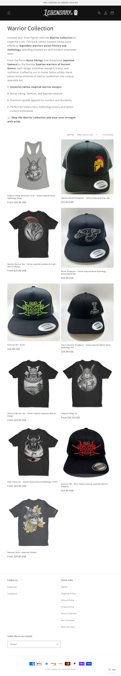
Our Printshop (68, 620)
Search (64, 587)
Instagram (12, 593)
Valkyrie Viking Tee (69, 413)
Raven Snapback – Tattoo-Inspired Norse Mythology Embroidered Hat (83, 272)
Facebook (12, 587)
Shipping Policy (68, 593)
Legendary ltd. (56, 669)
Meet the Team (68, 627)
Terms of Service (69, 613)
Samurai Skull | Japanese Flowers (21, 552)
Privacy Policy (67, 606)
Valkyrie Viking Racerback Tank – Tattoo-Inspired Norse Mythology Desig (31, 197)
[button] (9, 13)
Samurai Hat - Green (16, 345)
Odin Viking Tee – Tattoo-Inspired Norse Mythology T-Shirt (32, 482)
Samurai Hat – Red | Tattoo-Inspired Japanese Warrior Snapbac (84, 485)
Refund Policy (67, 600)
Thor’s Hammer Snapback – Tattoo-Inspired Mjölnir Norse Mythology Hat (86, 346)
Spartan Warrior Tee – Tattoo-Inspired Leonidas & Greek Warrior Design (31, 265)
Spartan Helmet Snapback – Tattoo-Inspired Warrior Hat (85, 198)
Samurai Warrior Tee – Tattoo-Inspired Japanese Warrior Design (31, 414)
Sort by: (70, 134)
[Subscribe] (57, 644)
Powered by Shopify (69, 669)
